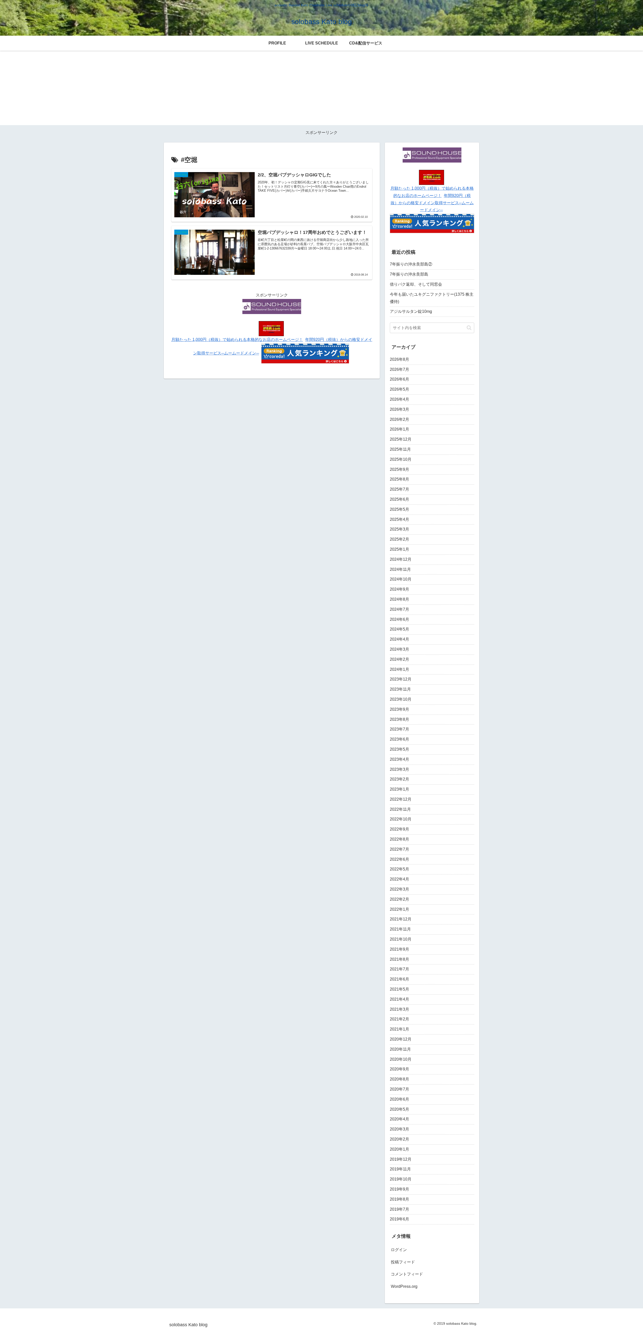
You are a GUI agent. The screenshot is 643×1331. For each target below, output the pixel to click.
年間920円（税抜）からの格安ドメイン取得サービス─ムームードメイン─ (432, 202)
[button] (469, 328)
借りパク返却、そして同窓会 (416, 284)
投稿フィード (403, 1262)
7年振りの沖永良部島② (411, 264)
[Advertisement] (321, 90)
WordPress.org (404, 1286)
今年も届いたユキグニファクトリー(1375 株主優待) (431, 298)
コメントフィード (407, 1274)
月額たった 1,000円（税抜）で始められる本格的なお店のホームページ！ (237, 339)
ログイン (399, 1250)
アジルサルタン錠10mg (411, 311)
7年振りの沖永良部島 (409, 274)
